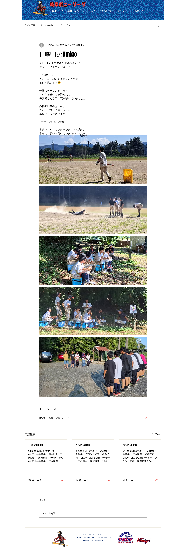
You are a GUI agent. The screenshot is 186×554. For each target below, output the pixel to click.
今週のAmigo (35, 445)
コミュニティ (65, 25)
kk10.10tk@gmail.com (95, 541)
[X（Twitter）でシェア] (47, 408)
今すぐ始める (47, 25)
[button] (157, 25)
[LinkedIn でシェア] (54, 408)
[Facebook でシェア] (40, 408)
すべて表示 (156, 434)
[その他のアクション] (145, 45)
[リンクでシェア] (62, 408)
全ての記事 (30, 25)
